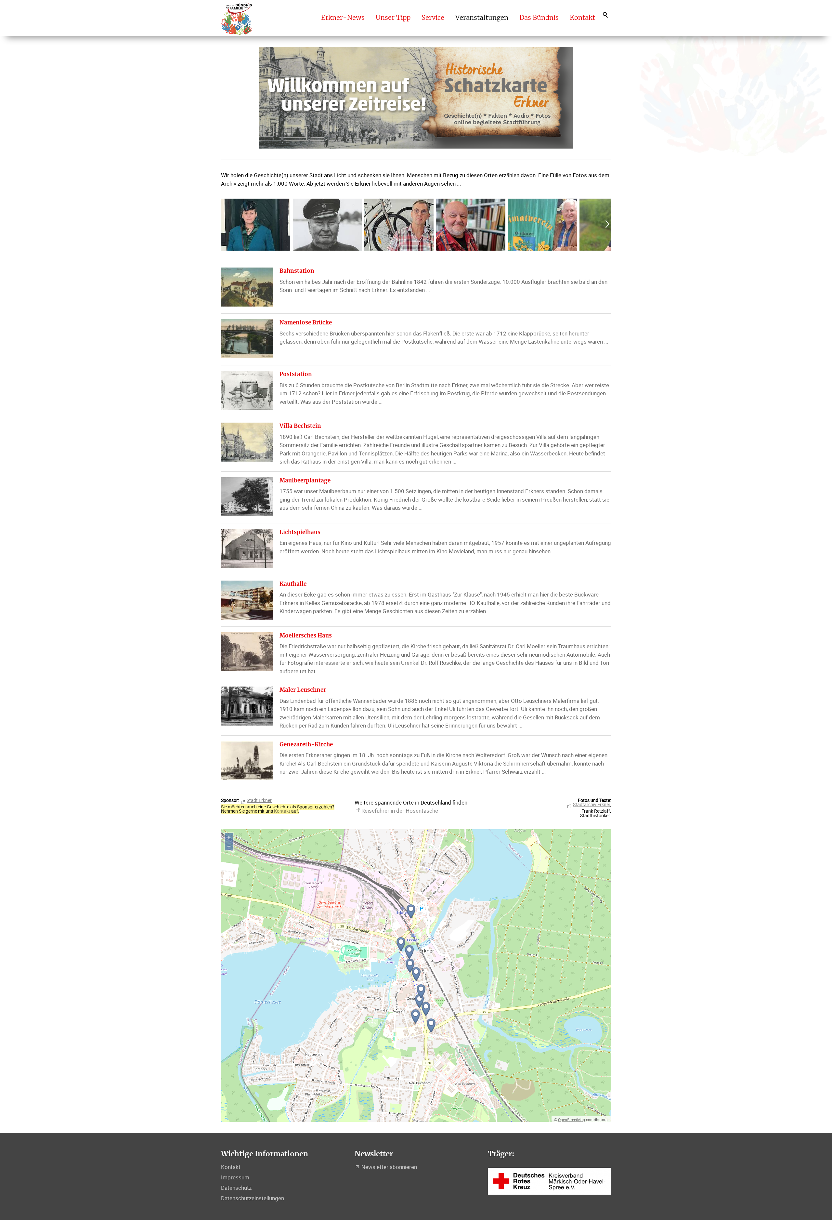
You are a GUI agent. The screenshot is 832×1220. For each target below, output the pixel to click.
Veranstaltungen (481, 18)
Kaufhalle (293, 584)
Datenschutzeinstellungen (252, 1198)
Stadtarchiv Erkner (591, 804)
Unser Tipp (393, 18)
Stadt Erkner (259, 800)
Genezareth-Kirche (306, 744)
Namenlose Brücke (306, 322)
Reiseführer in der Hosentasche (399, 810)
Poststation (296, 374)
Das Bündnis (539, 18)
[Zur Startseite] (237, 18)
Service (433, 18)
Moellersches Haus (306, 635)
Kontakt (582, 18)
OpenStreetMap (571, 1119)
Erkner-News (343, 18)
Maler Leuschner (303, 690)
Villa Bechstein (300, 426)
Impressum (235, 1177)
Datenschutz (236, 1187)
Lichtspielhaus (300, 532)
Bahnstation (297, 271)
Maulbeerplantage (305, 480)
